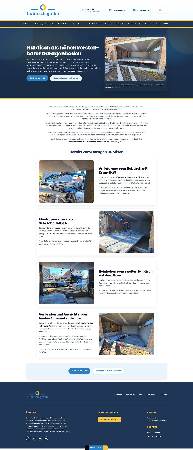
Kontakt (164, 395)
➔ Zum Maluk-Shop (109, 419)
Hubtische (27, 24)
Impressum (130, 395)
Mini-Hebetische (94, 24)
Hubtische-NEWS (162, 24)
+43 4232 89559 (119, 10)
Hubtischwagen (78, 24)
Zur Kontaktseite (37, 78)
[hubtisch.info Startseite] (43, 10)
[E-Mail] (134, 10)
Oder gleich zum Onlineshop (66, 78)
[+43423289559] (105, 447)
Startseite (118, 395)
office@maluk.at (143, 10)
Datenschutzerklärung (148, 395)
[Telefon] (110, 10)
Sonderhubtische (134, 24)
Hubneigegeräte (41, 24)
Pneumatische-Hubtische (114, 24)
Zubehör (148, 24)
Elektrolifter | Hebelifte (60, 24)
